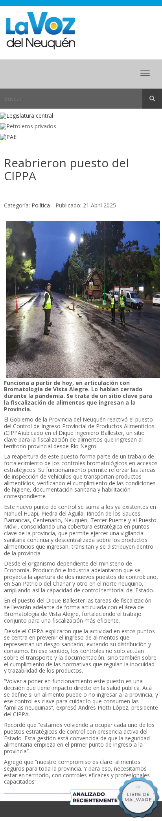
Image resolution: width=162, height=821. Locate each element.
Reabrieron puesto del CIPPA (66, 169)
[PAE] (81, 137)
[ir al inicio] (40, 30)
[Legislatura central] (81, 116)
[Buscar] (152, 99)
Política (40, 205)
